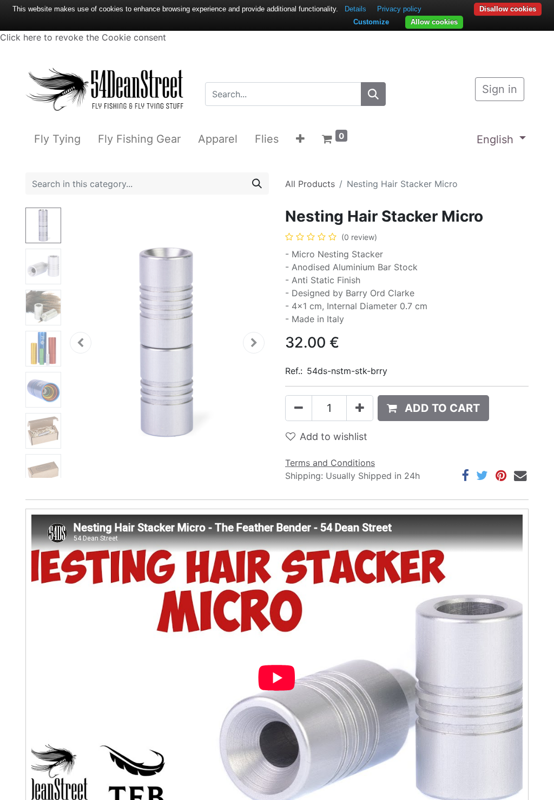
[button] (300, 138)
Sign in (499, 89)
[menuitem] (57, 138)
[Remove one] (298, 408)
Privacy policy (399, 9)
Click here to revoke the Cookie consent (83, 37)
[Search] (373, 94)
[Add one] (359, 408)
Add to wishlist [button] (333, 436)
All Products (310, 183)
